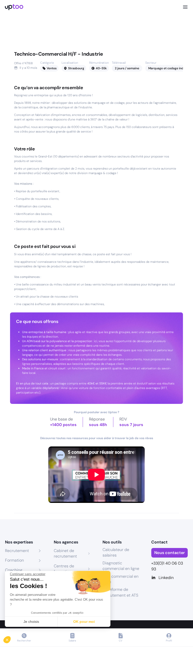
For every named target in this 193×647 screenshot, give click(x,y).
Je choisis (31, 622)
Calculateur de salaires (116, 552)
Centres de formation (64, 568)
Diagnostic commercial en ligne (121, 565)
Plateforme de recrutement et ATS (120, 592)
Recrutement (17, 550)
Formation (14, 560)
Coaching (13, 570)
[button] (11, 638)
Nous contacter (169, 552)
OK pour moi (84, 622)
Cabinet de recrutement (65, 553)
